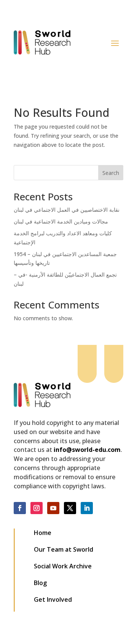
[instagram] (36, 508)
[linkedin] (87, 508)
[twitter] (70, 508)
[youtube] (53, 508)
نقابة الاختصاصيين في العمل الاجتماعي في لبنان (66, 209)
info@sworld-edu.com (87, 449)
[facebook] (20, 508)
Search (110, 172)
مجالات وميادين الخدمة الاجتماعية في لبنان (61, 221)
